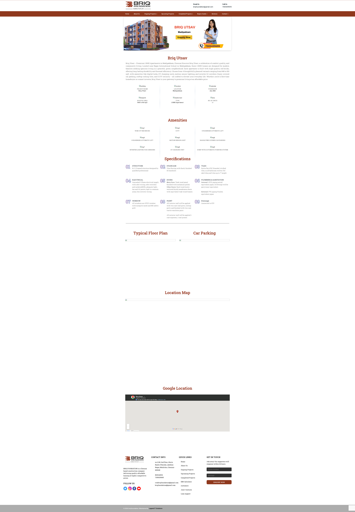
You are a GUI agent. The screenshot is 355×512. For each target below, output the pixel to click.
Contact (224, 14)
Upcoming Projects (167, 14)
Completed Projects (185, 14)
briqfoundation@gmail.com (203, 7)
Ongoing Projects (150, 14)
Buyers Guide (201, 14)
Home (127, 14)
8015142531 (159, 475)
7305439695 (159, 477)
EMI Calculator (186, 482)
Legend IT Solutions (155, 508)
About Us (137, 14)
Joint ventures (186, 490)
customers (185, 486)
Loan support (185, 494)
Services (214, 14)
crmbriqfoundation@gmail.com (166, 483)
